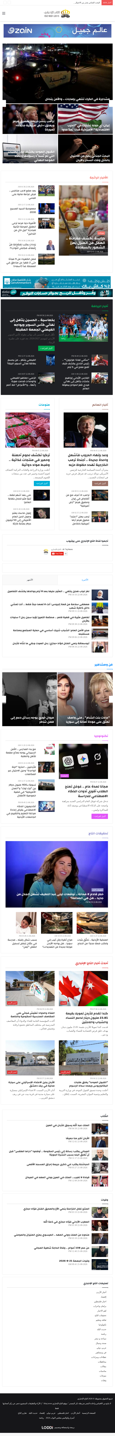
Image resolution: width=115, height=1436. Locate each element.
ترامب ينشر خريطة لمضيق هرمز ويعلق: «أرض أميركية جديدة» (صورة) (34, 125)
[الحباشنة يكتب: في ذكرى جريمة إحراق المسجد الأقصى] (100, 1168)
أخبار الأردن (101, 1292)
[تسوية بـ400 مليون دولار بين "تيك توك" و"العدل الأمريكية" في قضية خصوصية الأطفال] (46, 784)
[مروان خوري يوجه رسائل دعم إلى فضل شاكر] (29, 699)
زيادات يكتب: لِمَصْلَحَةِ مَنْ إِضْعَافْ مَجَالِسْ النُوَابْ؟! (22, 246)
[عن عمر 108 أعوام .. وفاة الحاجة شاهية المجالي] (100, 1251)
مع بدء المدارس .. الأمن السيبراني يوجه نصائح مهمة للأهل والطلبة (21, 753)
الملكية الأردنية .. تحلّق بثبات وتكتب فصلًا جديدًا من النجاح (92, 941)
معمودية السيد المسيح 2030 (23, 210)
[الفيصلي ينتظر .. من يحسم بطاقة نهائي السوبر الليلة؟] (50, 360)
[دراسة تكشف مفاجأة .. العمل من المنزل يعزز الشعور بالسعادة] (83, 220)
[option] (57, 103)
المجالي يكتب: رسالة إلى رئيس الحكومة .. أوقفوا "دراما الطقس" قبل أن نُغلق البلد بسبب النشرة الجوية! (49, 1153)
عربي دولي (101, 1348)
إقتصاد (103, 1297)
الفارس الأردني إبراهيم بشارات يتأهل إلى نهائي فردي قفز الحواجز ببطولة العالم (75, 383)
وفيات (103, 1380)
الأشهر (30, 580)
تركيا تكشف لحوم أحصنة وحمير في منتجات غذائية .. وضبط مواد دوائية (29, 460)
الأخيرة (85, 580)
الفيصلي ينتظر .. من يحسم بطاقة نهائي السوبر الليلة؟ (21, 362)
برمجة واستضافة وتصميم (64, 1427)
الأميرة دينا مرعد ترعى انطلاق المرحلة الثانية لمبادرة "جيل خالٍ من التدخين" (24, 228)
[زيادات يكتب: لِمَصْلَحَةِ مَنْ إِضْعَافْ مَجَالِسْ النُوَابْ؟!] (51, 244)
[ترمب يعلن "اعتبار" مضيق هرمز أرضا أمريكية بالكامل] (100, 516)
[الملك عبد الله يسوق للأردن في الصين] (100, 1129)
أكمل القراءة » (46, 348)
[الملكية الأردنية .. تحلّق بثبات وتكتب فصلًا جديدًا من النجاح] (92, 923)
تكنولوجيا (102, 1325)
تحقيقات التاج (100, 1315)
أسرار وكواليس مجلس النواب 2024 (60, 1418)
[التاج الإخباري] (57, 13)
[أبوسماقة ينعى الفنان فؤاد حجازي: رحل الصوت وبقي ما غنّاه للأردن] (100, 647)
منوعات (103, 1376)
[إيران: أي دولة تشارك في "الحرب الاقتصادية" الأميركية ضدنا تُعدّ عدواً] (85, 119)
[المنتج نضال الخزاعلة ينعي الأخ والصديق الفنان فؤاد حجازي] (100, 1212)
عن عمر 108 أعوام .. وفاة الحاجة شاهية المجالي (61, 1247)
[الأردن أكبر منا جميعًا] (100, 1142)
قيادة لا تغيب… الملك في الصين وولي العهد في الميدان (57, 1177)
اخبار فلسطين (100, 1301)
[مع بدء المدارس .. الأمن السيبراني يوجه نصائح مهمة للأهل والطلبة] (49, 749)
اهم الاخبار (101, 1311)
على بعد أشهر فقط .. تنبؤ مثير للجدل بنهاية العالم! (19, 499)
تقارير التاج (22, 1413)
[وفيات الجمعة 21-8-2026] (100, 1264)
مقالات (103, 1366)
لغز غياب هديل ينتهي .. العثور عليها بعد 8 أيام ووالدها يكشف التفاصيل (48, 591)
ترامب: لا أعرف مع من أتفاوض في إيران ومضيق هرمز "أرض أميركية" (77, 500)
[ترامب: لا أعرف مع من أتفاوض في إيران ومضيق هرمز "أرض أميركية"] (100, 495)
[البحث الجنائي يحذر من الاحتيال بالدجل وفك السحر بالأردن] (85, 149)
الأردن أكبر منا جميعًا (77, 1138)
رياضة (103, 1334)
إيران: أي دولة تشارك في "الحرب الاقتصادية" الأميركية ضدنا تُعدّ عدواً (86, 127)
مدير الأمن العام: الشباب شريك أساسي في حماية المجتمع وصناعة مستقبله (51, 632)
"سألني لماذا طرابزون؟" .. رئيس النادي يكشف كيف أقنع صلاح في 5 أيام (75, 363)
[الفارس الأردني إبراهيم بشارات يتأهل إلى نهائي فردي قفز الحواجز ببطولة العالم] (99, 378)
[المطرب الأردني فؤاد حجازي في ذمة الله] (100, 1225)
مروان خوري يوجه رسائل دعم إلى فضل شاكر (32, 720)
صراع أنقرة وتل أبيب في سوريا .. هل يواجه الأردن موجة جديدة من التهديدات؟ (57, 943)
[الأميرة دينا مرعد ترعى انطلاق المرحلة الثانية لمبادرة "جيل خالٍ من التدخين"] (46, 223)
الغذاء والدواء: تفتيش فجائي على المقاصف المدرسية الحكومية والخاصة (33, 1015)
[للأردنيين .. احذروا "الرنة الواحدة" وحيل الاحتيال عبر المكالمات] (46, 767)
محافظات (102, 1362)
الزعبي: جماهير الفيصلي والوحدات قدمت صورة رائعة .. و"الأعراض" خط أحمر (21, 381)
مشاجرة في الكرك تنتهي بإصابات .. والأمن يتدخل (77, 99)
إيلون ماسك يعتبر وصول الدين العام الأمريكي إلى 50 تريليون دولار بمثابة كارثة (18, 518)
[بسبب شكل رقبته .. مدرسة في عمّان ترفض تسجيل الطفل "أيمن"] (26, 923)
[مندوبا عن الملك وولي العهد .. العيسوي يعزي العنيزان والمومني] (100, 1238)
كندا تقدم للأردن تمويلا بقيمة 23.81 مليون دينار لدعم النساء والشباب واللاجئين (87, 1018)
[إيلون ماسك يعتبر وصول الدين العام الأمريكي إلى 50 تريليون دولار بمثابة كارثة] (41, 513)
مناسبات (102, 1371)
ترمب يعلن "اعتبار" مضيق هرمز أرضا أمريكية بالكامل (79, 520)
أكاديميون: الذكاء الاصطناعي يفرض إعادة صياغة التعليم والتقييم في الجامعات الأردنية (21, 811)
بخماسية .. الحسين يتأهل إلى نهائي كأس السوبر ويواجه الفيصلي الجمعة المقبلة (32, 325)
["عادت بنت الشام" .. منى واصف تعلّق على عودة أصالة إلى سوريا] (85, 699)
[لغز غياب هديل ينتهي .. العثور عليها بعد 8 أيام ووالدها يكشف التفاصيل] (100, 595)
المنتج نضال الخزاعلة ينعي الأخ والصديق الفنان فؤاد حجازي (56, 1208)
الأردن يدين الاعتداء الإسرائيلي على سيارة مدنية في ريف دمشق (31, 1084)
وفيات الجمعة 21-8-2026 (74, 1261)
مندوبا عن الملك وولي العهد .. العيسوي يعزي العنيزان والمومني (51, 1234)
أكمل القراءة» (100, 483)
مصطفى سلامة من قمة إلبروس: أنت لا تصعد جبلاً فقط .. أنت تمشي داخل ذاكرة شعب (49, 606)
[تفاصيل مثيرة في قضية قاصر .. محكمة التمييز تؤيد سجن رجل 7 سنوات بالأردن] (100, 621)
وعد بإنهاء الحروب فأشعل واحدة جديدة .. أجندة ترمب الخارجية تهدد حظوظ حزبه (88, 460)
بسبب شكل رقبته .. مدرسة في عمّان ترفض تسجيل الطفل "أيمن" (22, 943)
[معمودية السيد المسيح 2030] (46, 208)
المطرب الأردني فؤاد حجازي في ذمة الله (66, 1221)
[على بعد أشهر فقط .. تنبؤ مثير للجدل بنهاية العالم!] (41, 495)
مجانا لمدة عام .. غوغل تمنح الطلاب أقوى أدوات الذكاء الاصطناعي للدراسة (86, 791)
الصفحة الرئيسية (89, 1413)
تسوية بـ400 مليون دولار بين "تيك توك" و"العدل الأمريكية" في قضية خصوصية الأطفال (22, 790)
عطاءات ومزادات (98, 1357)
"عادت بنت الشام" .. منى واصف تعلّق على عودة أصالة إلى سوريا (88, 720)
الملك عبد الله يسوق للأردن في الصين (67, 1125)
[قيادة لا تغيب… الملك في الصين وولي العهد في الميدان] (100, 1181)
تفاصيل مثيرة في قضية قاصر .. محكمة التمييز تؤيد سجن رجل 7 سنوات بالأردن (49, 619)
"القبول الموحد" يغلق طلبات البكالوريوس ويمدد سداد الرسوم (88, 1084)
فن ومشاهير (101, 1352)
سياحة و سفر (100, 1339)
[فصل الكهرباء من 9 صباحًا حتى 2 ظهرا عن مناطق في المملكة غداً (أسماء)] (46, 259)
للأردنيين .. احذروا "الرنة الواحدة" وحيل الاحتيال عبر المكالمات (22, 770)
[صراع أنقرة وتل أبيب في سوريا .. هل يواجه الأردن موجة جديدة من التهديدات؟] (56, 923)
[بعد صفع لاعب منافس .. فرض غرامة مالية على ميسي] (46, 190)
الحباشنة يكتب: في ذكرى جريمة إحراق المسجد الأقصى (58, 1164)
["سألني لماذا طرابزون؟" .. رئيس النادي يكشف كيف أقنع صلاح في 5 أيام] (100, 360)
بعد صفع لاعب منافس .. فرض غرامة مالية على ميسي (22, 194)
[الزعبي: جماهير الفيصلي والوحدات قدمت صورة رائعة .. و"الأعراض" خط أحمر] (46, 378)
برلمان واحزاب (99, 1306)
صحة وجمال (101, 1343)
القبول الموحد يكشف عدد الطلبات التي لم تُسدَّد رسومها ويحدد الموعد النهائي (31, 156)
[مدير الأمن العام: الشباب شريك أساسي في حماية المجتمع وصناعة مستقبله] (100, 634)
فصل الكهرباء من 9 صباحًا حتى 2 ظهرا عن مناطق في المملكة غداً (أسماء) (21, 262)
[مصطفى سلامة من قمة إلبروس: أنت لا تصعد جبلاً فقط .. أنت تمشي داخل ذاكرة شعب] (100, 608)
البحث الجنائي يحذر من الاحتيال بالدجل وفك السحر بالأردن (77, 2)
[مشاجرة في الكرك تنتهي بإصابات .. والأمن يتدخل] (58, 73)
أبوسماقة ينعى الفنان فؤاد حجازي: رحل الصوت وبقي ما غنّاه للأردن (51, 643)
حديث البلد (101, 1329)
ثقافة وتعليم (101, 1320)
